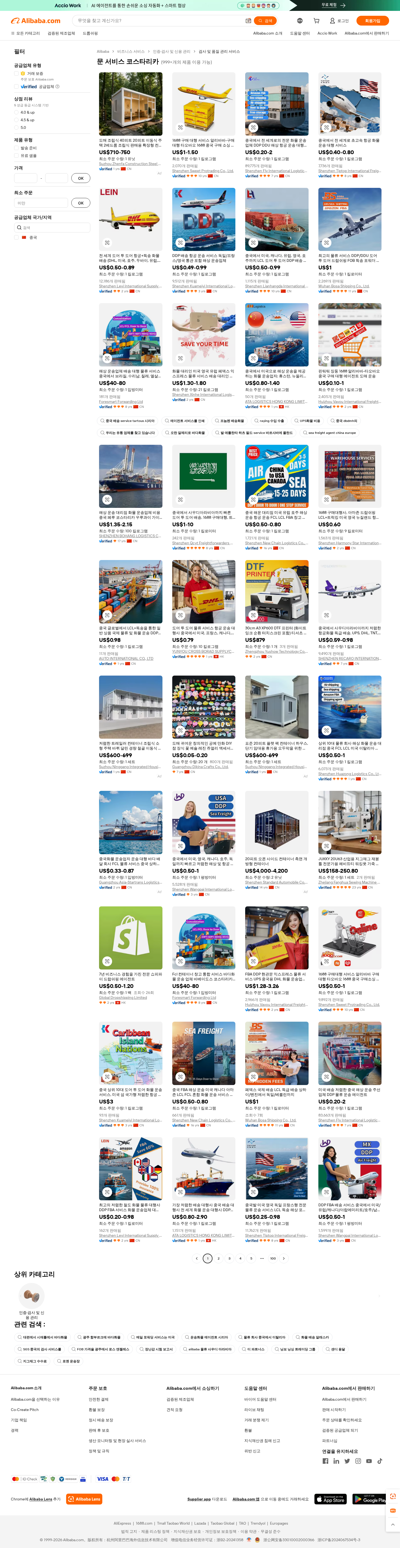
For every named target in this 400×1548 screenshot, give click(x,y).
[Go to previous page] (197, 1258)
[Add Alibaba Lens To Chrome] (84, 1499)
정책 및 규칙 (99, 1451)
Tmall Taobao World (173, 1523)
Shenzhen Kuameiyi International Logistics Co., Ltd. (204, 286)
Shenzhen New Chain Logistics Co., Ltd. (277, 543)
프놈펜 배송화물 (232, 421)
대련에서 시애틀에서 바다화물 (45, 1337)
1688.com (144, 1523)
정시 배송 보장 (101, 1420)
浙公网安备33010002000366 (288, 1540)
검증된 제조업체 (180, 1399)
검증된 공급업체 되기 (340, 1430)
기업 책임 (19, 1420)
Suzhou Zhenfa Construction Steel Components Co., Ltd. (130, 163)
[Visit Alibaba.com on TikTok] (380, 1461)
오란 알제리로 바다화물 (188, 433)
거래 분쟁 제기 (256, 1420)
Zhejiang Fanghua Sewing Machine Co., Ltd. (350, 882)
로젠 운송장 (71, 1361)
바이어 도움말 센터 (260, 1399)
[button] (248, 20)
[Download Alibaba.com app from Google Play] (370, 1499)
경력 (15, 1430)
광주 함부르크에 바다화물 (102, 1337)
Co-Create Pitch (25, 1409)
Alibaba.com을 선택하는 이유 (35, 1399)
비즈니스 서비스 (131, 51)
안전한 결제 (99, 1399)
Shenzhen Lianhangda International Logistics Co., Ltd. (277, 286)
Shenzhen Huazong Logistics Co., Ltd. (350, 774)
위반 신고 (252, 1451)
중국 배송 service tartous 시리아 (130, 421)
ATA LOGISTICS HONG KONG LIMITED (277, 401)
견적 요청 (175, 1409)
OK (81, 178)
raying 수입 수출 (272, 421)
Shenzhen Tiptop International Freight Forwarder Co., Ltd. (350, 171)
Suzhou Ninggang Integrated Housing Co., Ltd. (130, 766)
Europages (279, 1523)
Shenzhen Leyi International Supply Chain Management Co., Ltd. (130, 286)
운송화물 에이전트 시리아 (209, 1337)
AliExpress (122, 1523)
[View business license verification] (249, 1540)
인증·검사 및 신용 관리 (171, 51)
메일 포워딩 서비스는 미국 (155, 1337)
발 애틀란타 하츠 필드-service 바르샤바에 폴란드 (257, 433)
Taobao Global (222, 1523)
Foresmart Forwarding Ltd (121, 401)
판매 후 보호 (99, 1430)
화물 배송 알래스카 (315, 1337)
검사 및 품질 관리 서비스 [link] (219, 51)
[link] (393, 1496)
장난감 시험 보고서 (159, 1349)
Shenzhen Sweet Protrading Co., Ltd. (203, 171)
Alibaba (103, 51)
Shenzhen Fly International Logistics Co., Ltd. (277, 171)
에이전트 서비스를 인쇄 (187, 421)
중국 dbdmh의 (346, 421)
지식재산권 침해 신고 (262, 1440)
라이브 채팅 (254, 1409)
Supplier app (199, 1499)
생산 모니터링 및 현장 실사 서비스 (117, 1440)
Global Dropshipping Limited (123, 997)
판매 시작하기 (334, 1409)
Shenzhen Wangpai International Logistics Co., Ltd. (204, 889)
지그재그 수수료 (35, 1361)
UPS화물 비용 (310, 421)
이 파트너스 (255, 1349)
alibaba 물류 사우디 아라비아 (210, 1349)
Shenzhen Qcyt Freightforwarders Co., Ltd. (204, 543)
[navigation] (52, 656)
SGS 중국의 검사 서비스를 (42, 1349)
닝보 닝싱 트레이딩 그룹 (297, 1349)
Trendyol (258, 1523)
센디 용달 (338, 1349)
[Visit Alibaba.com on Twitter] (347, 1461)
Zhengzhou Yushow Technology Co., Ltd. (277, 651)
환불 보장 (97, 1409)
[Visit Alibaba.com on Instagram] (358, 1461)
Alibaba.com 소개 (26, 1388)
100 (273, 1258)
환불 (248, 1430)
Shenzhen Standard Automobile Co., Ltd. (277, 882)
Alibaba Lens (40, 1499)
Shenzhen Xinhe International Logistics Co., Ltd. (204, 394)
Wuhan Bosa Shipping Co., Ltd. (344, 286)
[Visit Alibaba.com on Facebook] (325, 1461)
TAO (242, 1523)
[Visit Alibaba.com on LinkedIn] (336, 1461)
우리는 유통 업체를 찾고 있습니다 (130, 433)
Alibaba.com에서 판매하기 (344, 1399)
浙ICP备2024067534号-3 (339, 1540)
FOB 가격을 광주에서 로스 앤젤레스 (103, 1349)
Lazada (200, 1523)
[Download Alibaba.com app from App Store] (330, 1499)
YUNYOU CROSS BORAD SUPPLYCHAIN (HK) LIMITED (204, 651)
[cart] (317, 21)
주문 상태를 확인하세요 (342, 1420)
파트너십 (329, 1440)
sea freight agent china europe (332, 433)
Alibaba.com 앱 (246, 1499)
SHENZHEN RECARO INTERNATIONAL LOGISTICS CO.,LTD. (350, 658)
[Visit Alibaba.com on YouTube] (369, 1461)
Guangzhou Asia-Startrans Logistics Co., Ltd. (130, 882)
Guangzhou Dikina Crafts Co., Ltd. (200, 766)
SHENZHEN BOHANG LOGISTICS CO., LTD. (130, 536)
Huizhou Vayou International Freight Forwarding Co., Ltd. (350, 401)
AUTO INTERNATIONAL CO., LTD (126, 658)
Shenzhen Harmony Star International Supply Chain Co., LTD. (350, 543)
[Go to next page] (284, 1258)
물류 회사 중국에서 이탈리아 (264, 1337)
